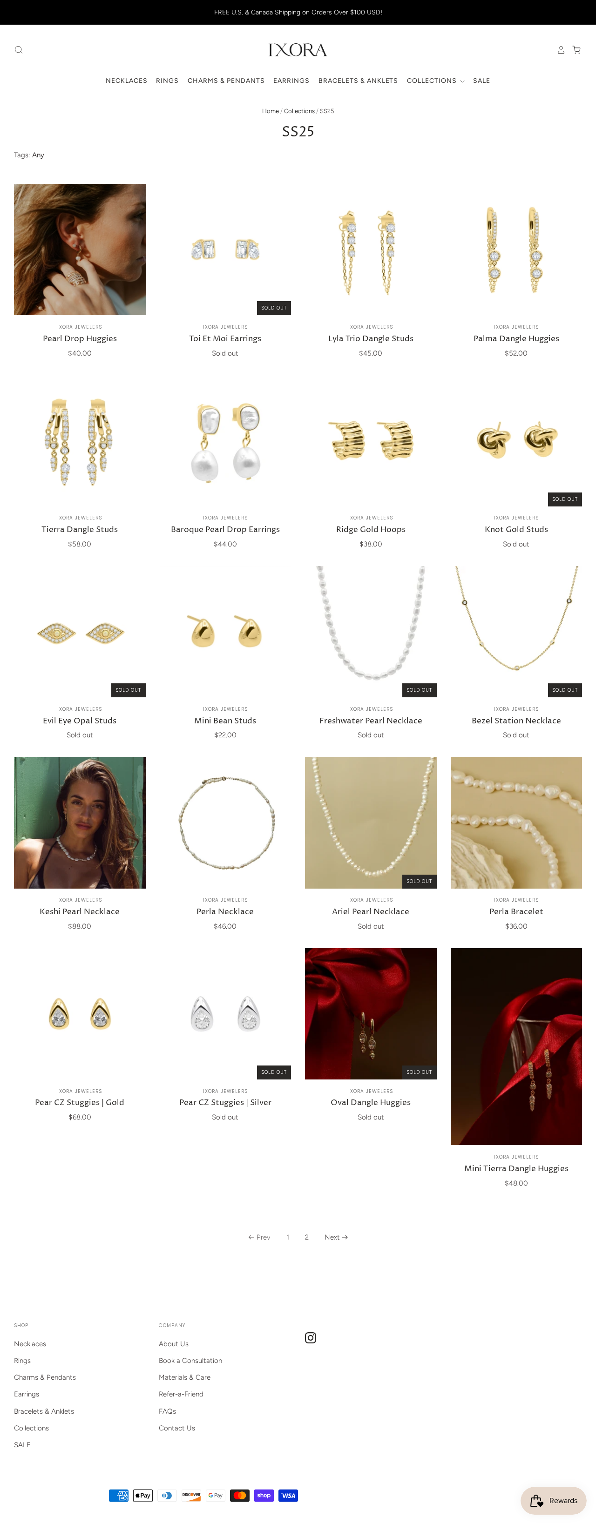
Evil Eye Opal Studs (79, 721)
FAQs (167, 1411)
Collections (433, 81)
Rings (167, 81)
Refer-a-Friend (181, 1394)
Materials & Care (184, 1377)
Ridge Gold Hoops (371, 530)
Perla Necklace (225, 912)
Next (332, 1237)
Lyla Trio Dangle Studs (370, 339)
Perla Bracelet (516, 912)
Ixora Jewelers (79, 327)
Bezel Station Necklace (516, 721)
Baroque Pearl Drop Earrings (225, 530)
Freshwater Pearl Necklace (370, 721)
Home (270, 111)
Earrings (291, 81)
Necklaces (127, 81)
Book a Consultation (190, 1360)
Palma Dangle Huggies (516, 339)
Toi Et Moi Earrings (225, 339)
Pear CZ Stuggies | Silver (225, 1103)
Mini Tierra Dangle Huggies (516, 1169)
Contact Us (177, 1428)
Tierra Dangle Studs (79, 530)
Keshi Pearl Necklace (80, 912)
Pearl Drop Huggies (80, 339)
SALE (481, 81)
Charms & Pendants (226, 81)
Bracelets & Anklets (358, 81)
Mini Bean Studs (225, 721)
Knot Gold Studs (516, 530)
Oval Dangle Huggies (371, 1103)
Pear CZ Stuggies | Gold (79, 1103)
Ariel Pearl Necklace (370, 912)
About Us (174, 1344)
